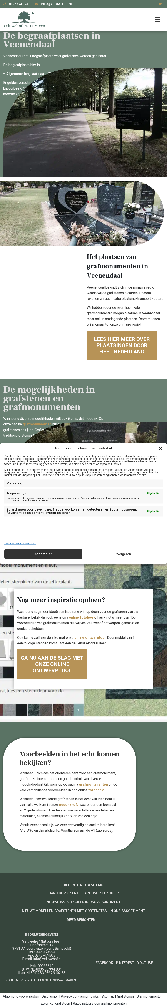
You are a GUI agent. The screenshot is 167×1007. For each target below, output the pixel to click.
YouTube (145, 963)
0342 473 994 (18, 4)
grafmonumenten (37, 424)
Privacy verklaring (74, 996)
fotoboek (96, 790)
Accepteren (43, 554)
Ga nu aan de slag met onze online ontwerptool (52, 664)
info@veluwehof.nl (56, 4)
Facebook (104, 963)
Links (94, 996)
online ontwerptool (89, 637)
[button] (160, 448)
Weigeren (123, 554)
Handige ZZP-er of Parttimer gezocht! (83, 893)
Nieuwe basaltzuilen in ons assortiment (84, 902)
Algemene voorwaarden (21, 996)
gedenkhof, (69, 805)
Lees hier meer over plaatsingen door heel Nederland (122, 345)
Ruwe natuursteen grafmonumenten (100, 1003)
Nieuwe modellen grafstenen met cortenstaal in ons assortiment (83, 911)
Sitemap (108, 996)
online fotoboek (82, 617)
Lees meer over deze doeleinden (20, 543)
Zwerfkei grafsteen (55, 1003)
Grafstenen (125, 996)
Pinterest (125, 963)
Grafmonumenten (149, 996)
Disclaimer (50, 996)
